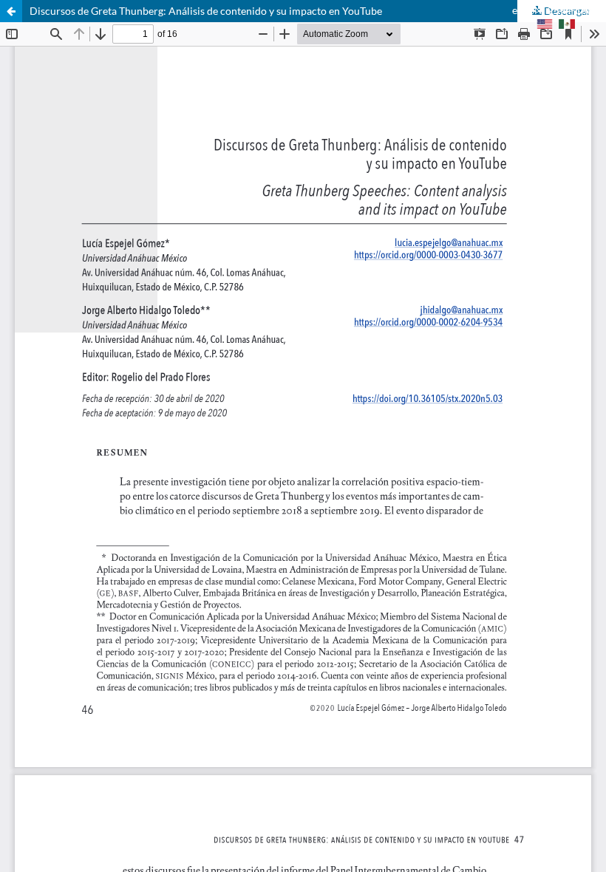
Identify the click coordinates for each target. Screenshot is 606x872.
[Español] (567, 25)
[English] (545, 25)
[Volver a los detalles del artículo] (11, 11)
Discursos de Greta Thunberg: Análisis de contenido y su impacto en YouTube (206, 10)
